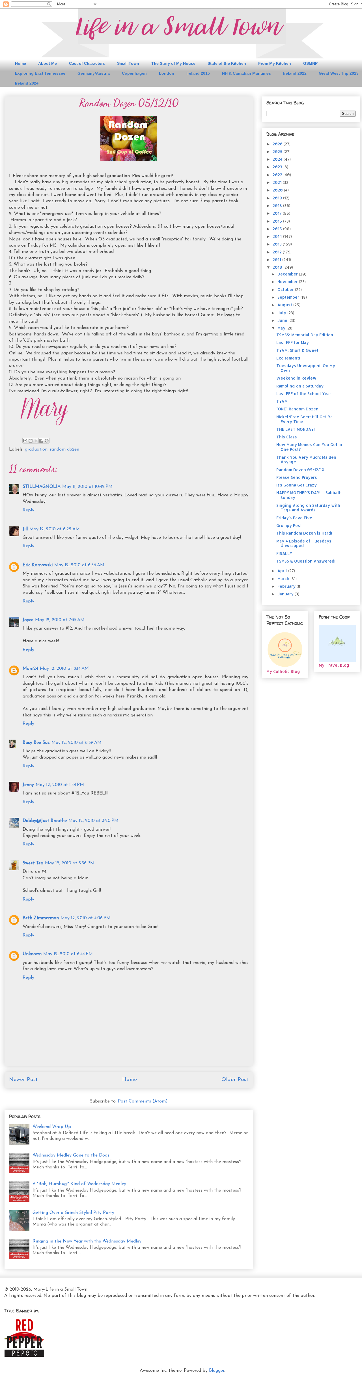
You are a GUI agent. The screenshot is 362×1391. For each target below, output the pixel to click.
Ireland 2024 (26, 83)
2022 (278, 174)
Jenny (28, 785)
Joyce (28, 620)
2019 (278, 197)
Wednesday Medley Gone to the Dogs (71, 1155)
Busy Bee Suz (36, 742)
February (287, 586)
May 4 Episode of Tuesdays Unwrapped (303, 543)
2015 (278, 228)
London (166, 73)
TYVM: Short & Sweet (297, 350)
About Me (47, 63)
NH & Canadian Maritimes (246, 73)
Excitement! (288, 358)
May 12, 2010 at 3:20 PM (93, 821)
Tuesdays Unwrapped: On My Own (305, 368)
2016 (278, 221)
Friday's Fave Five (294, 517)
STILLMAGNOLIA (42, 487)
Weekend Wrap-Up (52, 1127)
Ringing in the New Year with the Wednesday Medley (87, 1241)
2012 (278, 251)
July (282, 312)
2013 (278, 244)
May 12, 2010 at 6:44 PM (68, 954)
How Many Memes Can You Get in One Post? (309, 447)
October (286, 289)
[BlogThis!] (30, 440)
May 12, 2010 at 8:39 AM (76, 742)
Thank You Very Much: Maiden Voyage (306, 459)
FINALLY (284, 553)
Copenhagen (134, 73)
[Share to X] (36, 440)
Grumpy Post (289, 525)
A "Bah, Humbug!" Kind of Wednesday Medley (79, 1184)
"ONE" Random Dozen (297, 408)
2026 (278, 143)
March (283, 578)
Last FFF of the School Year (303, 393)
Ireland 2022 (295, 73)
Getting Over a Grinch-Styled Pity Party (73, 1213)
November (288, 281)
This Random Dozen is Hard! (304, 533)
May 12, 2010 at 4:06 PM (86, 918)
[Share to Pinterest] (46, 440)
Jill (25, 529)
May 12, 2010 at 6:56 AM (79, 565)
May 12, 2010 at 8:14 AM (64, 668)
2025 (278, 151)
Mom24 (30, 668)
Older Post (234, 1079)
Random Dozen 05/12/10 (300, 469)
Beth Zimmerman (41, 918)
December (288, 274)
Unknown (32, 954)
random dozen (64, 449)
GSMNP (310, 63)
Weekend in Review (296, 378)
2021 (278, 182)
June (282, 320)
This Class (286, 436)
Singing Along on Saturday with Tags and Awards (308, 508)
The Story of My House (173, 63)
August (285, 304)
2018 (278, 205)
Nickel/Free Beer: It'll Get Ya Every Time (304, 419)
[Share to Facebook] (41, 440)
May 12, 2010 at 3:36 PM (69, 863)
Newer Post (23, 1079)
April (282, 570)
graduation (36, 449)
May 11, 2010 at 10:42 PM (87, 487)
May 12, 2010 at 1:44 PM (60, 785)
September (288, 297)
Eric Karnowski (38, 565)
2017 (278, 213)
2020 (278, 190)
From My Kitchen (274, 63)
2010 (278, 267)
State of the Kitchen (227, 63)
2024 (278, 159)
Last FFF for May (292, 342)
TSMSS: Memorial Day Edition (304, 334)
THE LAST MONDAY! (295, 429)
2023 (278, 166)
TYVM (282, 401)
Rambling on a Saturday (300, 386)
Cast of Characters (87, 63)
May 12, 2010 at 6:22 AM (54, 529)
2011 (277, 259)
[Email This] (25, 440)
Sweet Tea (33, 863)
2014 (278, 236)
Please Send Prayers (296, 477)
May (281, 328)
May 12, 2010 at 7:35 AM (60, 620)
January (286, 593)
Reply (28, 510)
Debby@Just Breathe (45, 821)
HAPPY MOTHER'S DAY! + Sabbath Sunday (309, 495)
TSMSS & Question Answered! (305, 561)
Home (20, 63)
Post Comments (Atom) (143, 1101)
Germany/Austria (93, 73)
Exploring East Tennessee (40, 73)
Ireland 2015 (198, 73)
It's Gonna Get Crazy (296, 485)
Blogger (216, 1370)
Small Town (128, 63)
